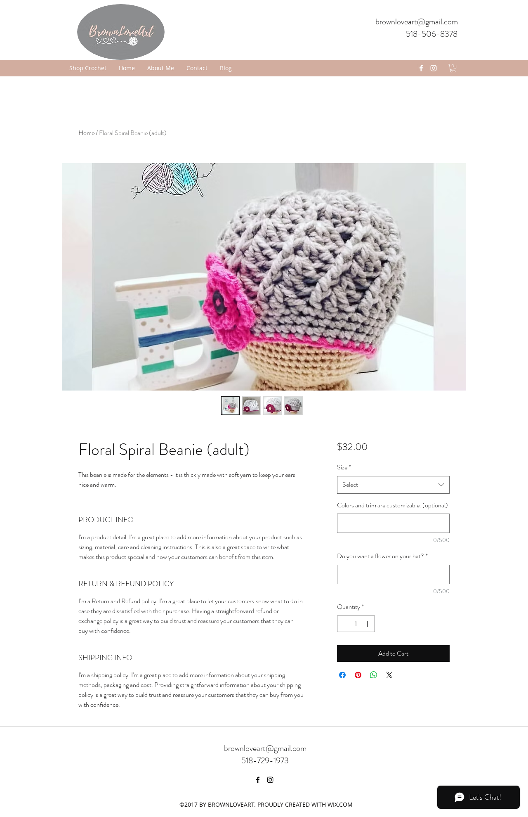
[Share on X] (389, 675)
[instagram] (433, 68)
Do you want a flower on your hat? (382, 556)
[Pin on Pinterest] (358, 675)
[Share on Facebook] (342, 675)
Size (344, 467)
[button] (453, 68)
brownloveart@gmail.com (416, 22)
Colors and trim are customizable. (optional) (392, 505)
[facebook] (421, 68)
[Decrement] (344, 624)
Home (86, 132)
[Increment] (368, 624)
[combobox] (393, 485)
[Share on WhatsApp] (374, 675)
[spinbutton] (356, 624)
